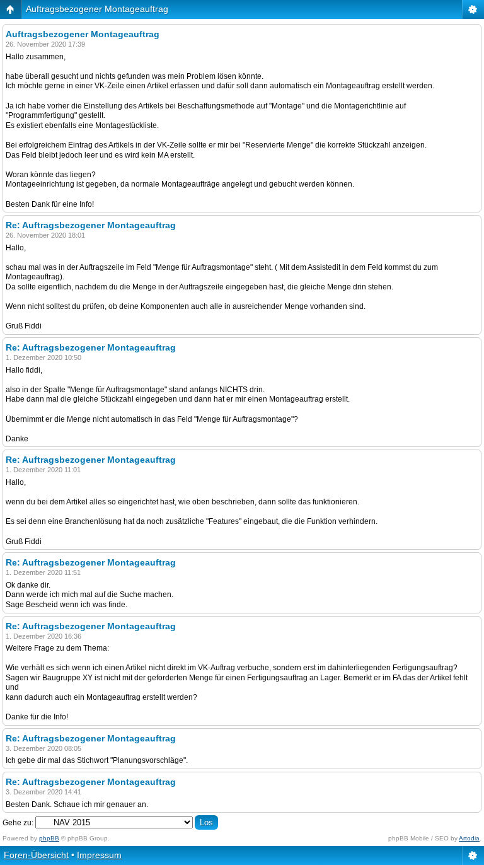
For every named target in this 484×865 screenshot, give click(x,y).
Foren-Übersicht (36, 855)
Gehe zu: (18, 822)
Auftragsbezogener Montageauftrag (97, 9)
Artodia (469, 838)
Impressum (99, 855)
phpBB (49, 838)
